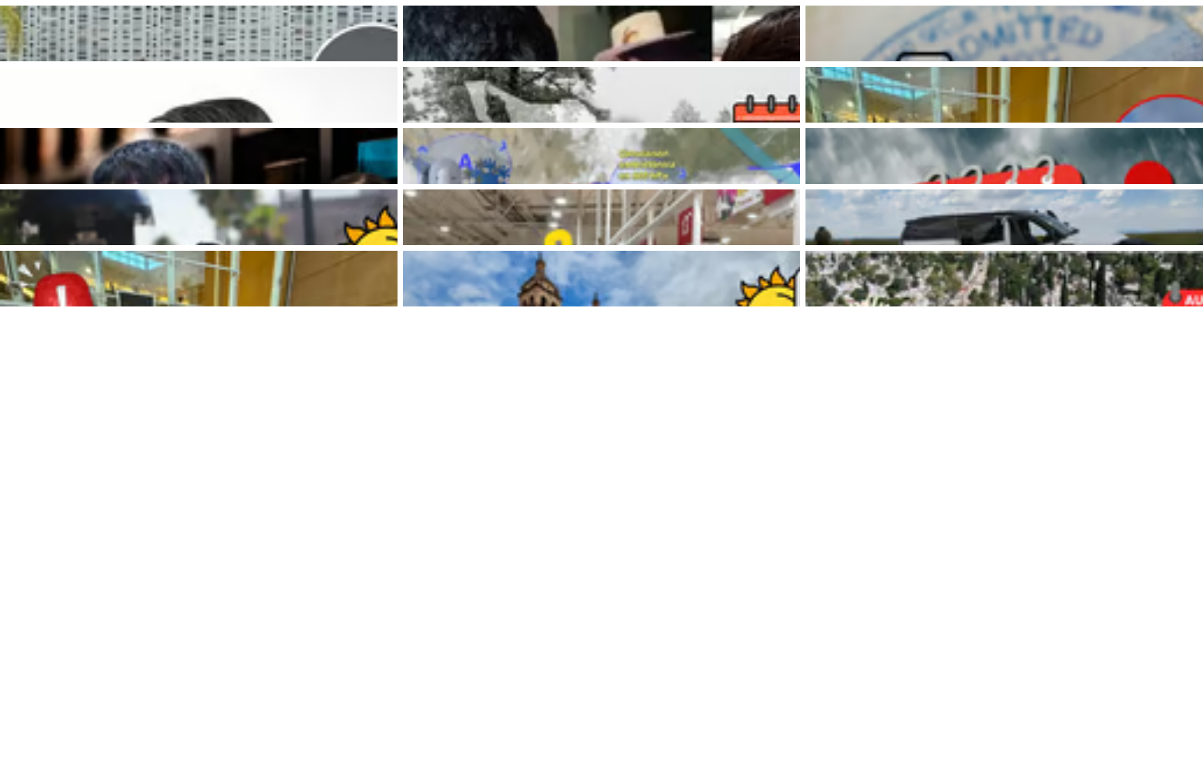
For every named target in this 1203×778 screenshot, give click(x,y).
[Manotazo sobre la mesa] (199, 95)
